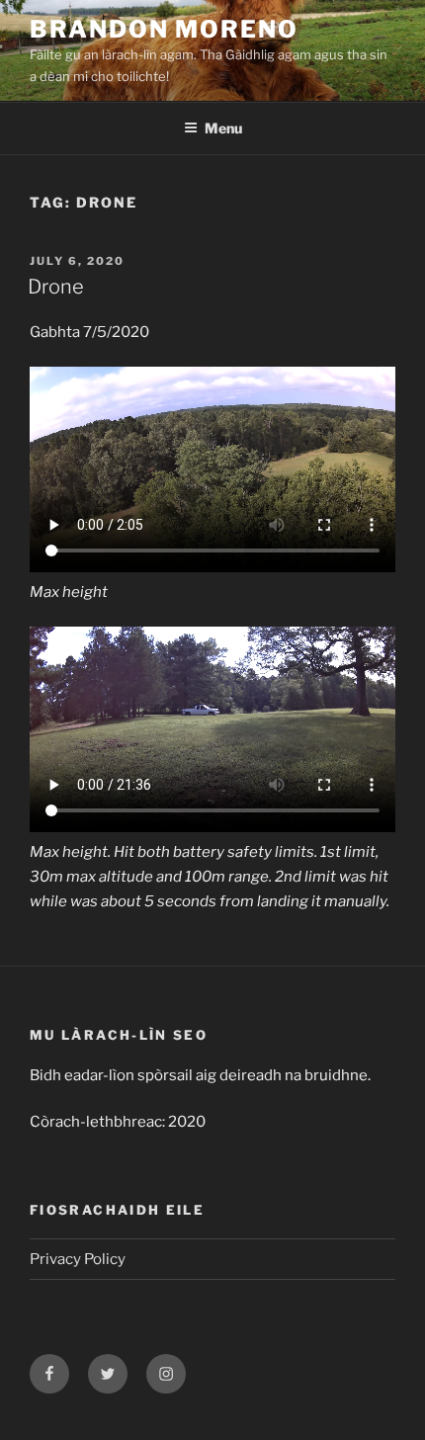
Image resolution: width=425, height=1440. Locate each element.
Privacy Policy (78, 1259)
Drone (56, 286)
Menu (223, 128)
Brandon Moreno (164, 29)
